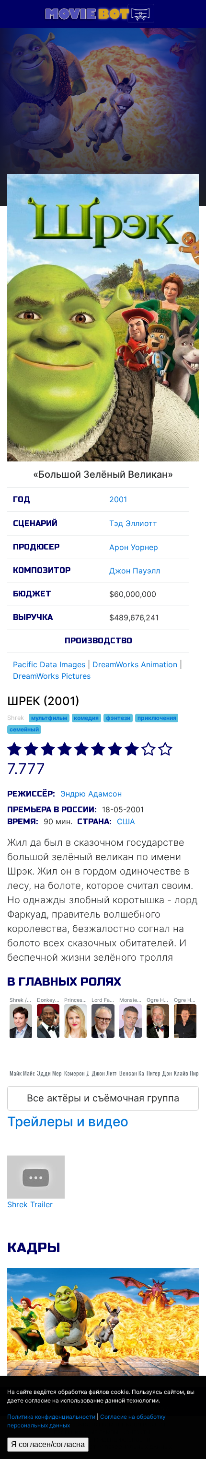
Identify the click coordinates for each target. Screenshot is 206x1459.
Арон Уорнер (133, 547)
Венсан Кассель (139, 1073)
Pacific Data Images (49, 664)
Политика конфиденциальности (51, 1416)
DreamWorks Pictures (52, 676)
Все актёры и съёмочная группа (103, 1098)
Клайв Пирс (188, 1073)
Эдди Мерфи (52, 1073)
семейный (24, 729)
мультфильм (49, 717)
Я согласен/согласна (48, 1444)
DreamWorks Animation (134, 664)
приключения (156, 717)
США (126, 821)
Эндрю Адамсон (91, 793)
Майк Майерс (25, 1073)
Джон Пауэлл (134, 570)
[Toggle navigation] (140, 13)
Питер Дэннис (164, 1073)
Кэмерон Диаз (81, 1073)
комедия (86, 717)
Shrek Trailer (30, 1204)
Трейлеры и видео (67, 1121)
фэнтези (118, 717)
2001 (118, 499)
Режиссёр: (31, 793)
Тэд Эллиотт (133, 523)
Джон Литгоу (107, 1073)
